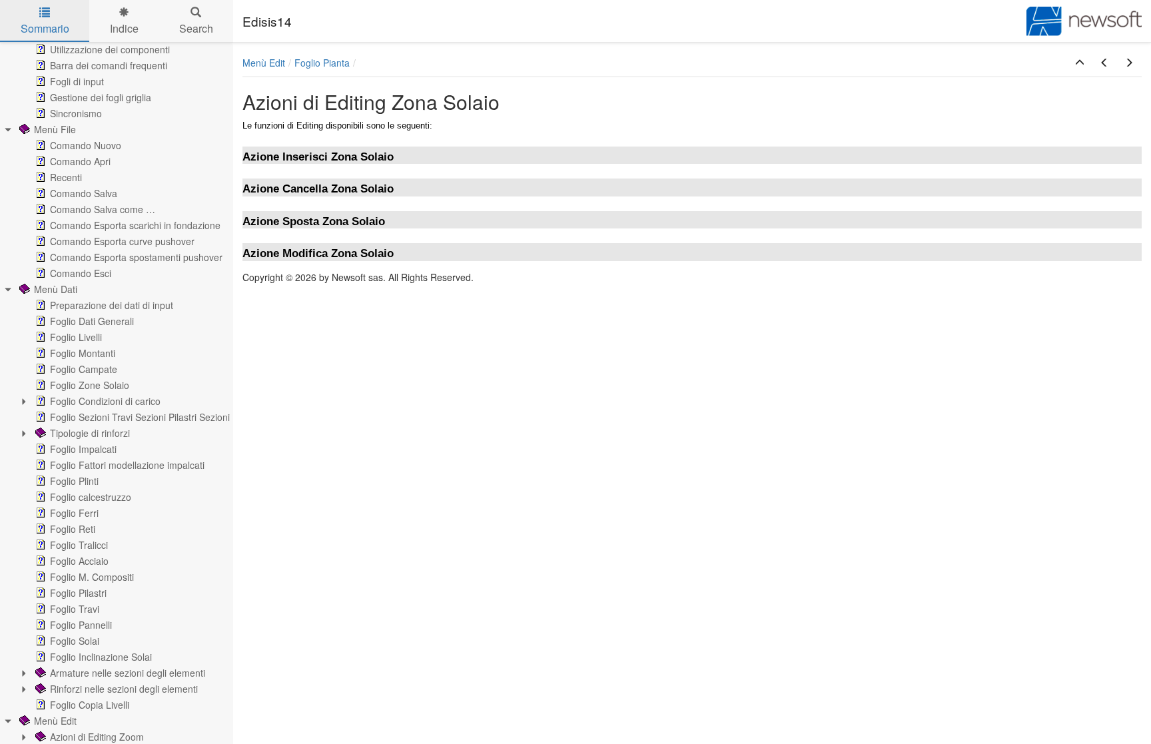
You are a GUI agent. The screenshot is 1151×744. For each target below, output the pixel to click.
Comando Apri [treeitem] (80, 161)
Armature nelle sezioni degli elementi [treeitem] (127, 672)
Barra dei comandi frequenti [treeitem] (108, 65)
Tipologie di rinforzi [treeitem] (90, 433)
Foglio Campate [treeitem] (83, 369)
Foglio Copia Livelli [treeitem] (89, 704)
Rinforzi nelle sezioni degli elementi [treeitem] (124, 688)
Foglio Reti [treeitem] (72, 529)
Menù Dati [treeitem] (55, 289)
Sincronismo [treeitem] (76, 113)
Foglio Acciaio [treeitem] (79, 560)
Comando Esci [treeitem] (80, 273)
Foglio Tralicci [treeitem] (79, 545)
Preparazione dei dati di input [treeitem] (111, 305)
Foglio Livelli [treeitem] (76, 337)
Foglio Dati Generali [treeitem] (92, 321)
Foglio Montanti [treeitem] (82, 353)
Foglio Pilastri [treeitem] (78, 592)
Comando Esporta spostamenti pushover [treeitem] (136, 257)
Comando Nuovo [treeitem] (85, 145)
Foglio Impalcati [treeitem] (83, 449)
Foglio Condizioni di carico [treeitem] (105, 401)
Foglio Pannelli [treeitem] (81, 624)
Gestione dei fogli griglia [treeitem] (100, 97)
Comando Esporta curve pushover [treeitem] (122, 241)
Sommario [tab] (45, 28)
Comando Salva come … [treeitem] (102, 209)
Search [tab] (196, 28)
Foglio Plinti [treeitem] (74, 481)
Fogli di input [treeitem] (77, 81)
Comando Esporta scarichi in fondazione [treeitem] (135, 225)
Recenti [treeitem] (66, 177)
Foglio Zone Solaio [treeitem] (89, 385)
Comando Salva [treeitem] (83, 193)
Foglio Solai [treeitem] (74, 640)
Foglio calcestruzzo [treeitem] (90, 497)
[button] (1079, 62)
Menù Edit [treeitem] (55, 720)
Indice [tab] (124, 28)
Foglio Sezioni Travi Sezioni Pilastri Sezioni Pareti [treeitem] (153, 417)
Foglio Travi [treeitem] (74, 608)
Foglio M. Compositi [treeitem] (92, 576)
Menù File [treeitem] (55, 129)
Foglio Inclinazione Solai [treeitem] (101, 656)
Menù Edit (263, 62)
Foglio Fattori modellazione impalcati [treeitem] (127, 465)
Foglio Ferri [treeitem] (74, 513)
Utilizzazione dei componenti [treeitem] (110, 49)
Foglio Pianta (322, 62)
